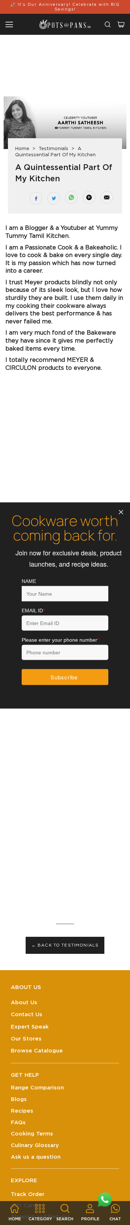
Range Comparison (37, 1088)
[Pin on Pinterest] (89, 197)
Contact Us (26, 1014)
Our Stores (26, 1039)
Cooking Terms (32, 1134)
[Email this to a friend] (106, 197)
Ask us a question (36, 1157)
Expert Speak (30, 1027)
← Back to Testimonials (65, 945)
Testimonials (53, 148)
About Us (24, 1002)
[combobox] (107, 24)
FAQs (18, 1122)
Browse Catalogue (37, 1051)
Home (22, 148)
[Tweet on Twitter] (53, 198)
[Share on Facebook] (36, 198)
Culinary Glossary (35, 1145)
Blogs (19, 1099)
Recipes (22, 1111)
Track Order (27, 1194)
